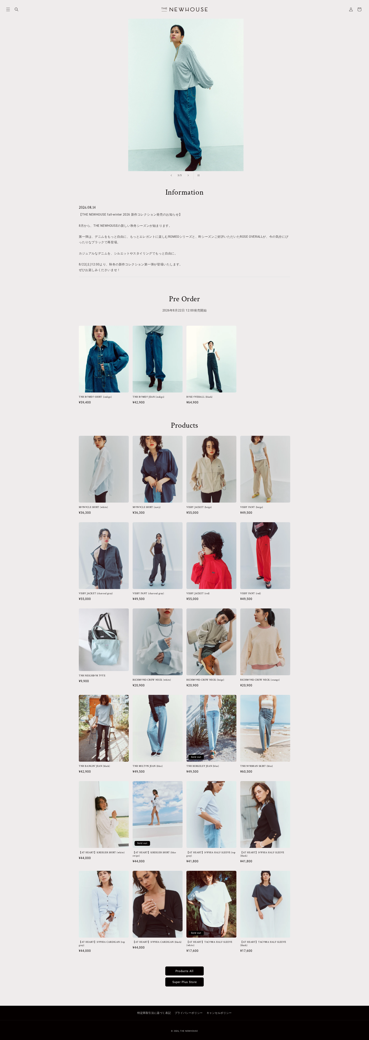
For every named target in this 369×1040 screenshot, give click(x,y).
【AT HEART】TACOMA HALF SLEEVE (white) (209, 944)
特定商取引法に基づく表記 (154, 1012)
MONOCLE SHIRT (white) (93, 507)
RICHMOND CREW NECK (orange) (260, 680)
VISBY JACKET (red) (198, 593)
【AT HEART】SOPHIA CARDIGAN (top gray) (102, 944)
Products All (184, 971)
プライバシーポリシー (189, 1012)
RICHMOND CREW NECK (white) (152, 680)
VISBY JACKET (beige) (199, 507)
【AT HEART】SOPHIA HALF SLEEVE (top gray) (210, 854)
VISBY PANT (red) (250, 593)
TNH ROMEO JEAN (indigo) (148, 397)
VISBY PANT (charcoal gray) (148, 593)
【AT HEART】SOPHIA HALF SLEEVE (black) (262, 854)
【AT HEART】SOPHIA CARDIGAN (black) (157, 942)
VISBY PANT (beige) (251, 507)
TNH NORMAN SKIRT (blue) (256, 766)
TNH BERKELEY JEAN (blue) (202, 766)
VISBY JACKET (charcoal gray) (96, 593)
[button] (8, 9)
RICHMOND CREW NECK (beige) (205, 680)
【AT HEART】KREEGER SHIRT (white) (102, 852)
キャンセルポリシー (219, 1012)
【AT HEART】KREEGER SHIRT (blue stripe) (154, 854)
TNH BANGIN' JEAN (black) (94, 766)
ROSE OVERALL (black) (199, 397)
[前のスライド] (171, 175)
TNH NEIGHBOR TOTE (92, 675)
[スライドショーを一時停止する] (198, 175)
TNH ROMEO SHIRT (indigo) (95, 397)
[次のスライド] (188, 175)
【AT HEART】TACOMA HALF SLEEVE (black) (263, 944)
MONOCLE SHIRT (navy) (147, 507)
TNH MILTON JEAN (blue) (148, 766)
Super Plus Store (184, 982)
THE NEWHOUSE (189, 1031)
